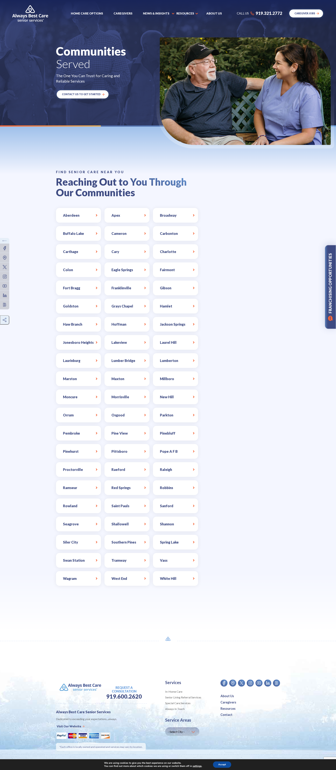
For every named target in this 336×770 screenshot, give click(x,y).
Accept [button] (222, 764)
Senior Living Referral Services (183, 697)
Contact (226, 715)
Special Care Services (178, 703)
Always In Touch (175, 708)
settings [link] (197, 766)
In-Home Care (173, 691)
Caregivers (123, 13)
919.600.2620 (124, 696)
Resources (228, 708)
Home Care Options (87, 13)
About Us (227, 696)
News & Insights (156, 13)
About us (214, 13)
